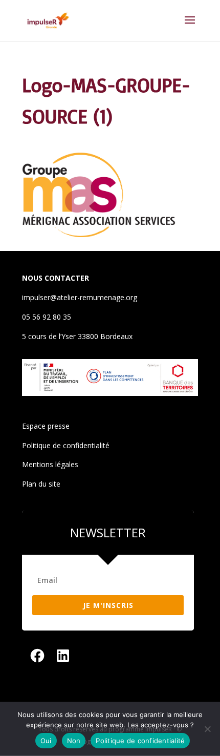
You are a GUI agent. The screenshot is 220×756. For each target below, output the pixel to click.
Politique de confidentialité (65, 445)
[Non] (207, 729)
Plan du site (41, 484)
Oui (46, 741)
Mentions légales (50, 464)
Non (74, 741)
